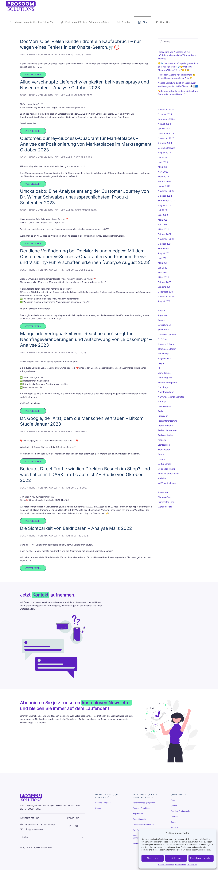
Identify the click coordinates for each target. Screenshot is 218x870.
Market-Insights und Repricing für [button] (34, 22)
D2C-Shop (163, 339)
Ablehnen (175, 858)
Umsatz (161, 459)
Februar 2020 (164, 282)
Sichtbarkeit (164, 445)
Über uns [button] (165, 22)
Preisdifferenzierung (167, 421)
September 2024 (166, 119)
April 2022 (163, 224)
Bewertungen (164, 325)
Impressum (192, 865)
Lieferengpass (165, 377)
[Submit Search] (82, 837)
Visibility (162, 478)
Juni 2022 (163, 215)
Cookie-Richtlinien (166, 865)
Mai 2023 (162, 167)
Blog (145, 22)
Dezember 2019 (166, 291)
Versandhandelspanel (168, 473)
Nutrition (162, 401)
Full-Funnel (163, 353)
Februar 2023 (164, 181)
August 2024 (164, 124)
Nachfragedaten (166, 392)
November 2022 (166, 191)
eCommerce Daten (167, 349)
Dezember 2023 (166, 133)
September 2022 (166, 200)
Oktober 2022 (165, 196)
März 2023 (163, 176)
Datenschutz (180, 865)
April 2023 (163, 172)
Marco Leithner (54, 54)
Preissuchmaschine (167, 430)
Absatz (161, 310)
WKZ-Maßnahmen (167, 483)
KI (159, 368)
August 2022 (164, 205)
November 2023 (166, 138)
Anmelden (163, 492)
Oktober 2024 (165, 114)
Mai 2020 (162, 272)
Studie (161, 454)
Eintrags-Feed (164, 497)
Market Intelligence (167, 382)
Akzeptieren (152, 858)
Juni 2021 (162, 258)
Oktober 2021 (164, 243)
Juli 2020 (162, 267)
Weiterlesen (33, 74)
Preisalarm (163, 416)
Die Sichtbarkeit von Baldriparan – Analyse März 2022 (76, 528)
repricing (162, 440)
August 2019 (164, 301)
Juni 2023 (163, 162)
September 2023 (166, 148)
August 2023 (164, 152)
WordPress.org (165, 506)
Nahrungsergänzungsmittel (171, 397)
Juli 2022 (162, 210)
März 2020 (163, 277)
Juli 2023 (162, 157)
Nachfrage (163, 387)
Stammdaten (164, 449)
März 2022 (163, 229)
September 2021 (166, 248)
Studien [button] (126, 22)
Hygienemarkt (165, 358)
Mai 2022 (162, 219)
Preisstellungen (165, 425)
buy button (163, 329)
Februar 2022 (164, 234)
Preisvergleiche (165, 435)
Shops (98, 808)
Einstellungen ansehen (201, 858)
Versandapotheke (166, 468)
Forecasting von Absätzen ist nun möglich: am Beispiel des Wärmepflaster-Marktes (177, 55)
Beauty (161, 320)
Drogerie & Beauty (167, 344)
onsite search (164, 406)
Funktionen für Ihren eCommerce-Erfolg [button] (87, 22)
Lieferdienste (164, 373)
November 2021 (166, 239)
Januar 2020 (164, 287)
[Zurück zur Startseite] (21, 6)
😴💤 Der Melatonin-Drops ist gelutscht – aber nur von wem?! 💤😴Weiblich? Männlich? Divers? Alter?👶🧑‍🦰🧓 (178, 66)
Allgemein (162, 315)
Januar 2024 (164, 128)
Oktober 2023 (165, 143)
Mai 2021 (162, 263)
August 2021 (164, 253)
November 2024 (166, 109)
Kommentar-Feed (166, 502)
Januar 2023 (164, 186)
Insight (161, 363)
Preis (160, 411)
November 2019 (166, 296)
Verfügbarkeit (164, 464)
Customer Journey (167, 334)
